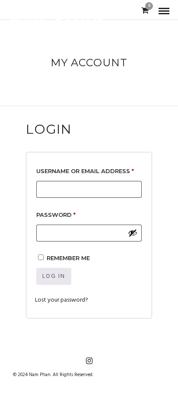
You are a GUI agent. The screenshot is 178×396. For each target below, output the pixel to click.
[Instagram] (89, 361)
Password (70, 214)
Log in (53, 276)
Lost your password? (61, 300)
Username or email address (89, 170)
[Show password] (132, 233)
